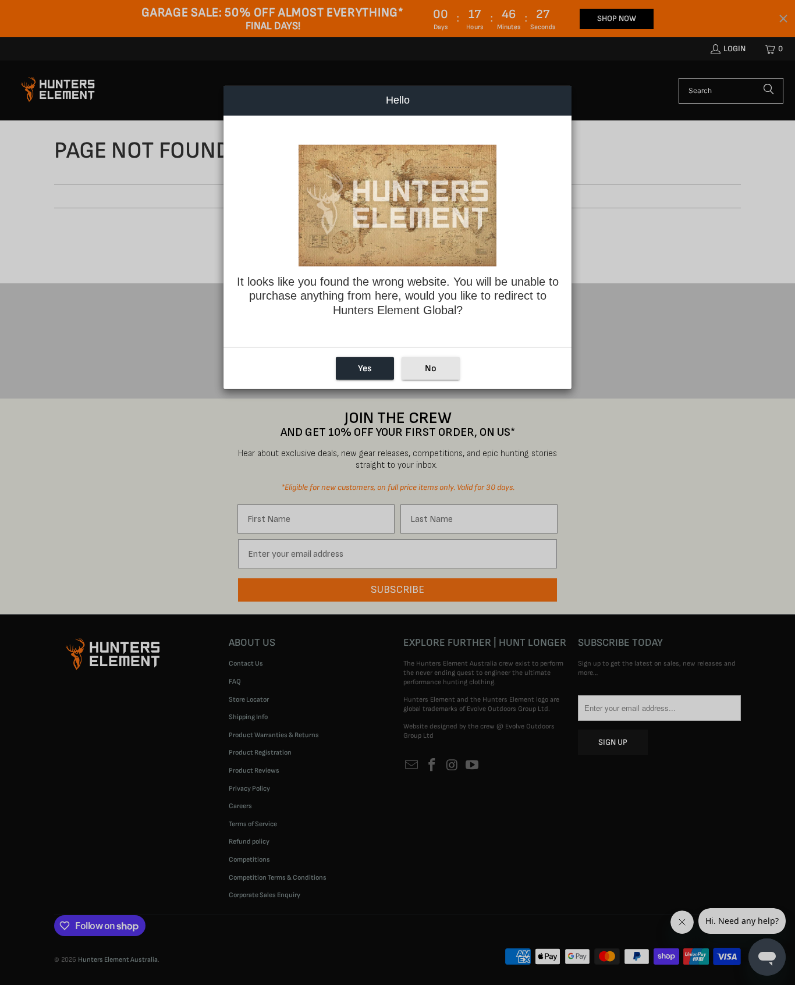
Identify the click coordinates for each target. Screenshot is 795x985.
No (430, 368)
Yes (364, 368)
